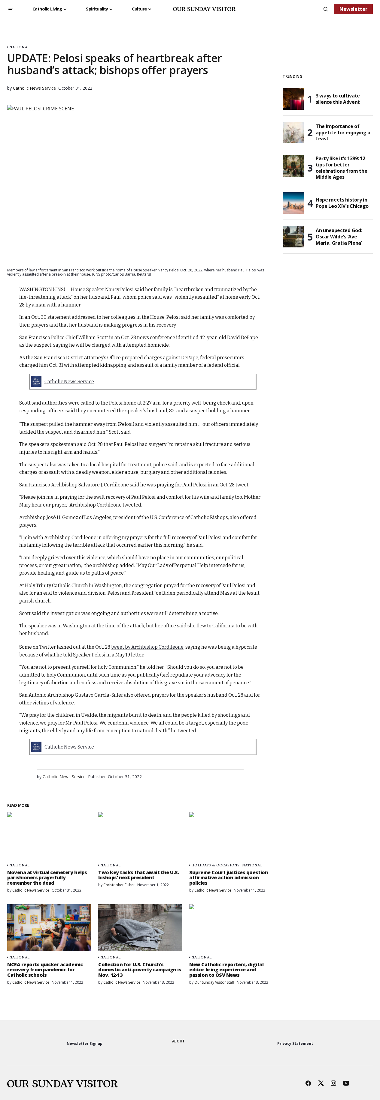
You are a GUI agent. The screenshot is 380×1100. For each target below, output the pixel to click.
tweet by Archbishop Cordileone (147, 647)
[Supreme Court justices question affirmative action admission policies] (231, 835)
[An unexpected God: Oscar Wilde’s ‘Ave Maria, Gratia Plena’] (293, 236)
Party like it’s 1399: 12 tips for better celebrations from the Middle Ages (341, 167)
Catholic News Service (69, 381)
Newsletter (353, 9)
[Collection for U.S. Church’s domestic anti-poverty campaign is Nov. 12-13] (140, 927)
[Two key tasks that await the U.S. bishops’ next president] (140, 835)
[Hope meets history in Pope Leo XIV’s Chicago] (293, 203)
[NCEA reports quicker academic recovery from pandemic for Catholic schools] (49, 927)
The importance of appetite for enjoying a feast (343, 132)
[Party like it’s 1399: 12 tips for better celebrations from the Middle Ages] (293, 166)
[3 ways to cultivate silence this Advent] (293, 99)
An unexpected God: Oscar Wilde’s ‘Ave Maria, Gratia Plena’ (339, 236)
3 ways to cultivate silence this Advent (338, 98)
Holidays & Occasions (215, 865)
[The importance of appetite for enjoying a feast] (293, 132)
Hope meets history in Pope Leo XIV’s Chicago (342, 202)
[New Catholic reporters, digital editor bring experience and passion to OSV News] (231, 927)
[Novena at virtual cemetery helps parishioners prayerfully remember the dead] (49, 835)
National (19, 47)
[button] (10, 9)
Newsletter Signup (84, 1043)
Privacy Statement (295, 1043)
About (178, 1041)
